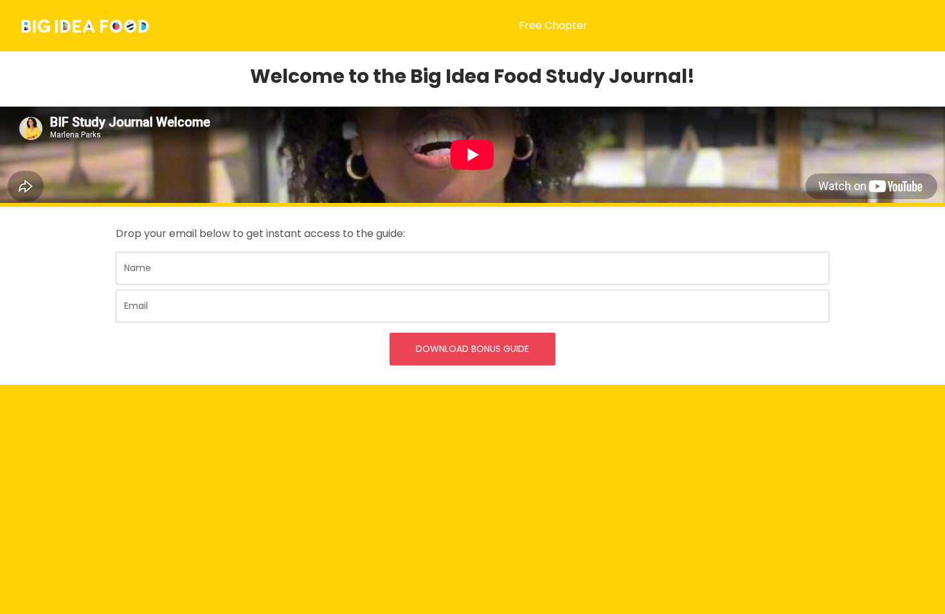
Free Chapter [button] (553, 25)
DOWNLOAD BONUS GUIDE (472, 348)
